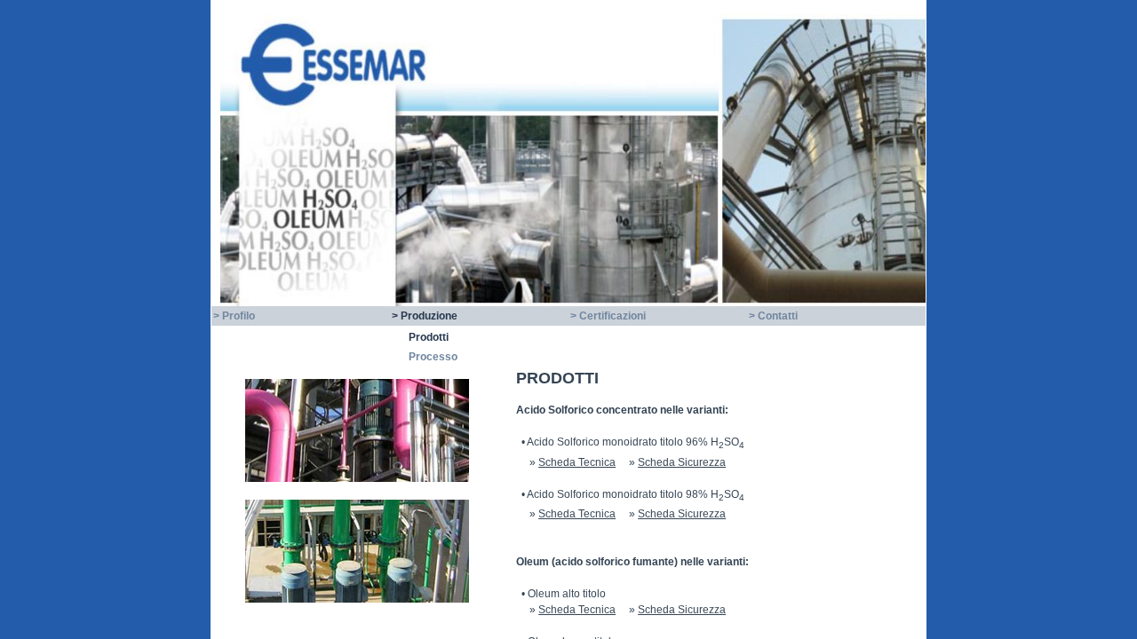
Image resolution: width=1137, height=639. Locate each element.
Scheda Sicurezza (682, 462)
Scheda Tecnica (577, 462)
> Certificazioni (608, 316)
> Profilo (234, 316)
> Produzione (424, 316)
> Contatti (773, 316)
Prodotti (429, 337)
